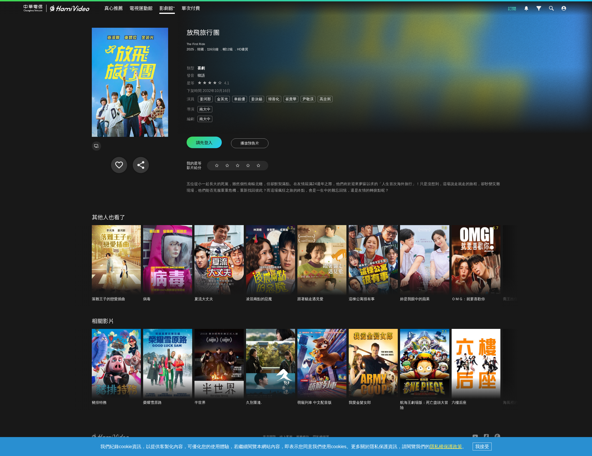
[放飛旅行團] (119, 165)
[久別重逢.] (270, 367)
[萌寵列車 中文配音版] (321, 367)
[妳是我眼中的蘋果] (424, 263)
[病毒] (167, 263)
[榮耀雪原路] (167, 367)
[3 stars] (237, 165)
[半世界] (219, 367)
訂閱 (512, 8)
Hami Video (56, 8)
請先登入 (204, 142)
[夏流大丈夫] (219, 263)
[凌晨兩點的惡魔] (270, 263)
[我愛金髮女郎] (373, 367)
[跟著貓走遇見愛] (321, 263)
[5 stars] (258, 165)
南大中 (204, 109)
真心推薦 (113, 8)
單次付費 (191, 8)
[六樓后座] (476, 367)
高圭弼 (325, 99)
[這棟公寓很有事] (373, 263)
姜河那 (205, 99)
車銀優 (239, 99)
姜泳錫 (256, 99)
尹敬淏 (308, 99)
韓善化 (273, 99)
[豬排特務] (116, 367)
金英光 (222, 99)
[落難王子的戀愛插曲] (116, 263)
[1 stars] (217, 165)
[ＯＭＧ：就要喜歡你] (476, 263)
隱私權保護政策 (446, 446)
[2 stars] (227, 165)
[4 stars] (248, 165)
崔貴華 (290, 99)
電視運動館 (141, 8)
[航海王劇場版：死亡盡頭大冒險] (424, 369)
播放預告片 (249, 143)
